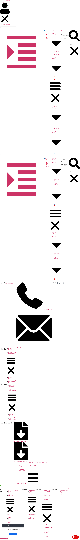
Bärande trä (11, 386)
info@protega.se (47, 462)
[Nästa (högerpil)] (3, 539)
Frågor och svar (57, 57)
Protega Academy (6, 0)
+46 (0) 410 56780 (40, 462)
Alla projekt (46, 500)
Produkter (54, 30)
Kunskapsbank (21, 469)
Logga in (4, 2)
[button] (5, 13)
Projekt (53, 33)
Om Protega (54, 32)
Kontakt (53, 58)
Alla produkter (32, 494)
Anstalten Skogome (48, 491)
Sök (69, 42)
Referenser (10, 351)
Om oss (9, 348)
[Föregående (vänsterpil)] (1, 539)
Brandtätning (12, 387)
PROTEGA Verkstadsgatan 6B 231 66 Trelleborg (9, 283)
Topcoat (11, 389)
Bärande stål (12, 385)
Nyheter (55, 55)
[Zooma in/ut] (1, 538)
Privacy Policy (11, 354)
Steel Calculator (12, 390)
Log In (9, 494)
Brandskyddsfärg (12, 384)
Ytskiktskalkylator (57, 54)
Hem (9, 488)
